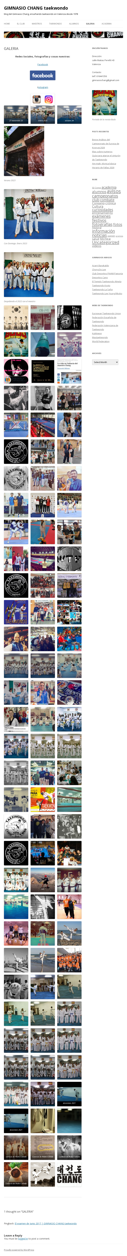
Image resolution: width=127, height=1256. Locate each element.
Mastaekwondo (100, 337)
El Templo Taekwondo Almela (106, 281)
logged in (23, 1238)
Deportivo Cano (100, 277)
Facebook (42, 64)
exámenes (101, 216)
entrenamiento (102, 213)
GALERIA (90, 23)
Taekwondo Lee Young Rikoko (107, 293)
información (103, 231)
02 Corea (96, 187)
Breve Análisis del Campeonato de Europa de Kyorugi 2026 (105, 143)
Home (7, 23)
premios (119, 236)
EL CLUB (21, 23)
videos (96, 246)
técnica (105, 239)
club (95, 199)
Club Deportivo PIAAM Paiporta (107, 273)
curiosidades (102, 209)
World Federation (100, 341)
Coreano (98, 203)
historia (96, 227)
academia (107, 23)
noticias (99, 235)
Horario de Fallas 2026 (103, 167)
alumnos (99, 191)
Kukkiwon (97, 333)
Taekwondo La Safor (102, 289)
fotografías (102, 224)
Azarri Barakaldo (100, 265)
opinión (111, 235)
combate (107, 199)
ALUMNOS (74, 23)
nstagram (43, 87)
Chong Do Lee (99, 269)
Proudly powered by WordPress (19, 1250)
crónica (110, 203)
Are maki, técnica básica (104, 163)
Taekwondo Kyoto (101, 285)
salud (95, 239)
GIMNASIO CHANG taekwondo (36, 8)
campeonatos (105, 196)
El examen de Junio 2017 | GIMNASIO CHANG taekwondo (46, 1223)
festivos (99, 220)
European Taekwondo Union (106, 313)
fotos (117, 224)
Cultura (97, 206)
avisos (114, 191)
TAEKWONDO (55, 23)
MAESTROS (37, 23)
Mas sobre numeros (102, 151)
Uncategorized (105, 242)
